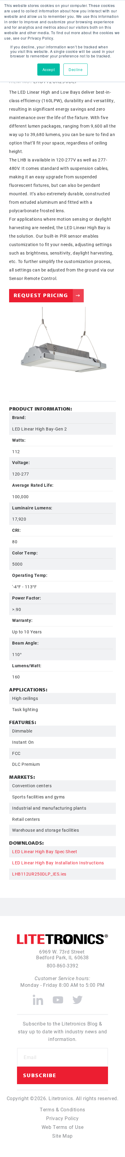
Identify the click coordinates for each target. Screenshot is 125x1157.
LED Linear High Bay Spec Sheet (44, 851)
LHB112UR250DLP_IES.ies (39, 874)
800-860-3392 (63, 965)
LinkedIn (38, 997)
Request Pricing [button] (41, 295)
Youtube (58, 997)
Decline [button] (76, 69)
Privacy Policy (62, 1118)
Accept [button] (48, 69)
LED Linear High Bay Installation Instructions (58, 863)
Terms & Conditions (62, 1109)
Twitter (78, 997)
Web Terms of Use (62, 1127)
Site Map (62, 1136)
